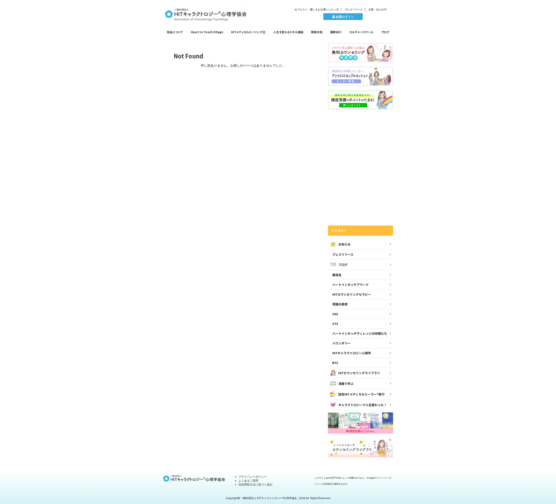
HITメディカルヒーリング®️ (248, 32)
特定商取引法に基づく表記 (255, 484)
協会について (175, 32)
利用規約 (327, 484)
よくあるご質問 (248, 480)
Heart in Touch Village (207, 32)
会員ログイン (344, 16)
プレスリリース (353, 9)
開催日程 (317, 32)
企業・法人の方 (377, 9)
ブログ (385, 32)
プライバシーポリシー (252, 476)
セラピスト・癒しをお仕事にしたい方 (317, 9)
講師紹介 (336, 32)
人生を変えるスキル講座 (288, 32)
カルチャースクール (361, 32)
